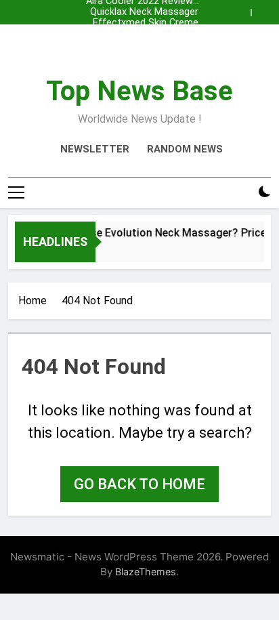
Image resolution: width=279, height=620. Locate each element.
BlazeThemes (145, 571)
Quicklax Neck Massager (144, 12)
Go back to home (139, 484)
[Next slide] (264, 9)
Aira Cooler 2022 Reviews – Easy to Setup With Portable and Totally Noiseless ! (142, 44)
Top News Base (139, 91)
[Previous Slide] (244, 9)
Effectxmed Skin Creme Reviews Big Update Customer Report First (145, 23)
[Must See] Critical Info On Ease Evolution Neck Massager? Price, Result (139, 33)
